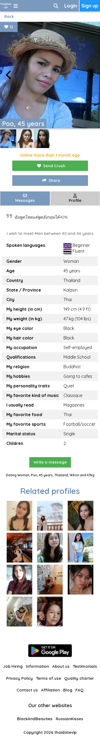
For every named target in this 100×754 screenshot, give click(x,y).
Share (54, 180)
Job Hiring (13, 666)
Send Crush (54, 165)
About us (61, 666)
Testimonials (85, 666)
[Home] (5, 5)
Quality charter (79, 678)
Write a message (50, 462)
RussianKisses (69, 718)
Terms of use (48, 678)
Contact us (27, 689)
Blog (67, 689)
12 (10, 26)
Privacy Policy (19, 678)
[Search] (56, 5)
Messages (25, 200)
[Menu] (15, 5)
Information (37, 666)
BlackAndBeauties (35, 718)
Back (9, 16)
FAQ (79, 689)
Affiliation (50, 689)
